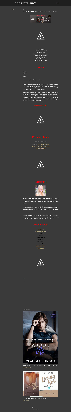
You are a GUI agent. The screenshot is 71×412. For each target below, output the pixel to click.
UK (42, 144)
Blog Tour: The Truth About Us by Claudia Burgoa (40, 365)
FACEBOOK (40, 229)
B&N (33, 146)
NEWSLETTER (40, 246)
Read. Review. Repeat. (25, 3)
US (39, 144)
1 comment (27, 400)
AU (48, 144)
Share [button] (13, 9)
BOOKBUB (41, 248)
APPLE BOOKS (45, 146)
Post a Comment (28, 367)
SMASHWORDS (40, 148)
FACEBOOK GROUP (41, 231)
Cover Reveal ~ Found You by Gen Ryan (35, 398)
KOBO (37, 146)
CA (45, 144)
